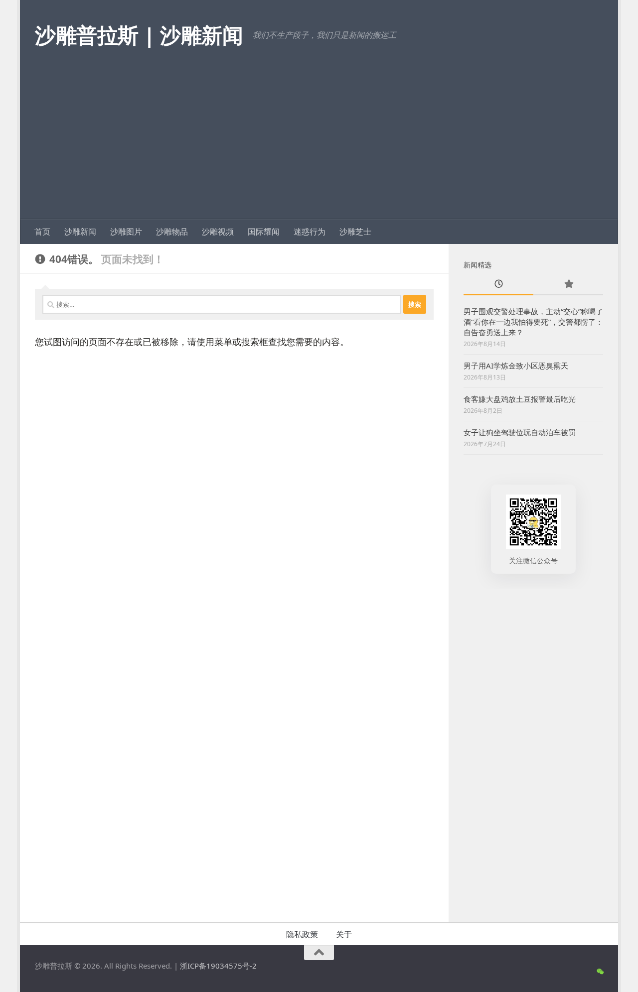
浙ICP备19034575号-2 (218, 966)
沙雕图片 (126, 231)
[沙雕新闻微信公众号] (600, 972)
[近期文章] (498, 284)
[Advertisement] (319, 144)
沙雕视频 (218, 231)
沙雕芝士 (355, 231)
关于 (344, 934)
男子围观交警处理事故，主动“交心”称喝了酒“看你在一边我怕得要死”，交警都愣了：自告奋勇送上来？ (533, 321)
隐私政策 (302, 934)
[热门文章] (568, 284)
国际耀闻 (264, 231)
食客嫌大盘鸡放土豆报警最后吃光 (520, 399)
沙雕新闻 (80, 231)
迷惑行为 (309, 231)
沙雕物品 (172, 231)
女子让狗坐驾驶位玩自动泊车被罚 (520, 432)
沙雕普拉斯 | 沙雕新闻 (139, 34)
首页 (42, 231)
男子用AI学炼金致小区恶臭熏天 (516, 366)
